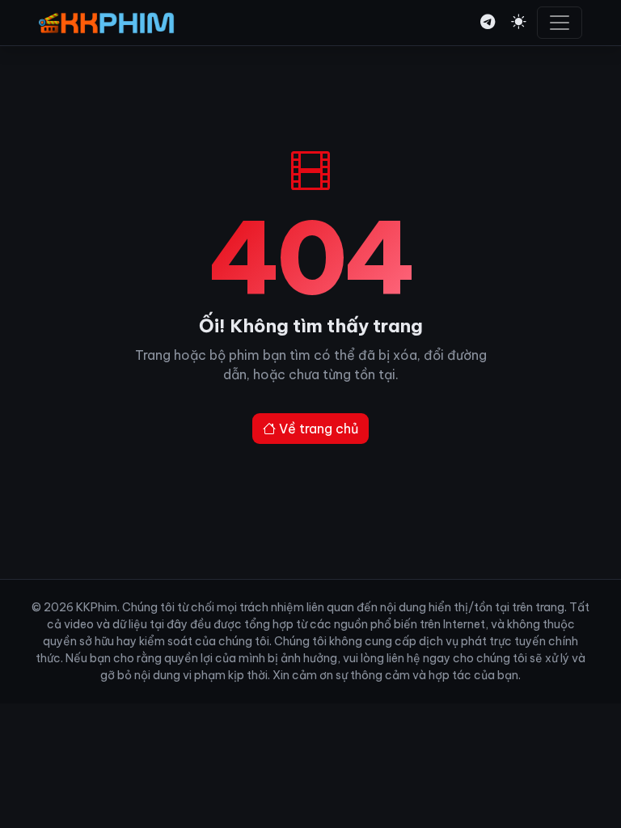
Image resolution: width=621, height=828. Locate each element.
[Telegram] (487, 22)
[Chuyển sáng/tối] (518, 22)
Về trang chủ (317, 428)
